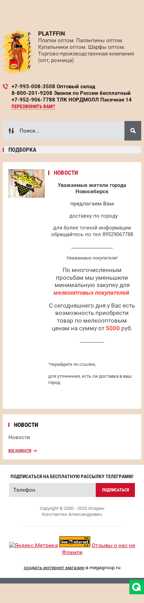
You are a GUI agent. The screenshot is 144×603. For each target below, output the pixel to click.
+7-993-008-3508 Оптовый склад (53, 86)
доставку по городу (93, 216)
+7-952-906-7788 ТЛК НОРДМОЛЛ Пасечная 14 (72, 100)
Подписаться (115, 490)
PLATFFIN (51, 33)
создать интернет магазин (54, 567)
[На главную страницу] (18, 52)
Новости (19, 437)
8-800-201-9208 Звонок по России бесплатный (71, 93)
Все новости (19, 451)
